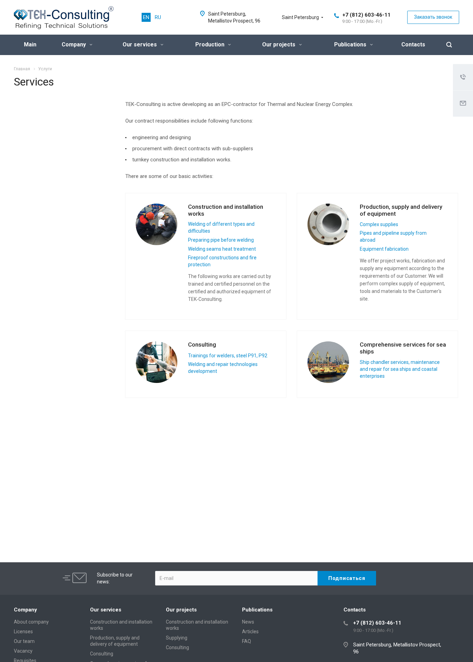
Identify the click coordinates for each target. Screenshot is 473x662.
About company (31, 622)
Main (30, 44)
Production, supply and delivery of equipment (401, 210)
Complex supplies (379, 224)
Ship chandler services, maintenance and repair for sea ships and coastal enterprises (400, 369)
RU (158, 17)
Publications (351, 44)
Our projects (279, 44)
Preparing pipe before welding (221, 240)
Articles (250, 631)
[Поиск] (449, 45)
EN (146, 17)
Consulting (202, 344)
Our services (140, 44)
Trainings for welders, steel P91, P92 (227, 355)
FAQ (246, 641)
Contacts (413, 44)
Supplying (176, 638)
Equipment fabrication (384, 249)
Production (210, 44)
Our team (24, 641)
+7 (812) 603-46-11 (366, 15)
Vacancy (23, 651)
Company (74, 44)
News (248, 622)
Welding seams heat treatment (222, 249)
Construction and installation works (225, 210)
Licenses (23, 631)
